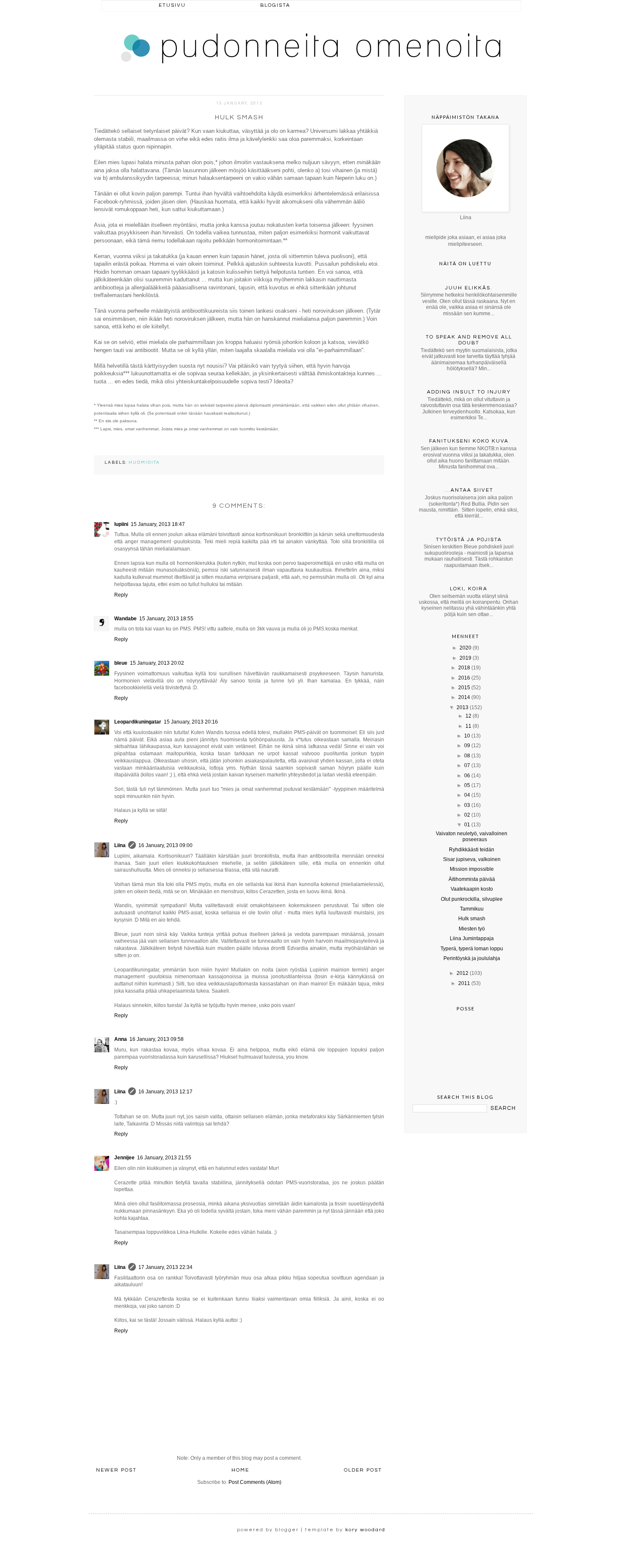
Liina (120, 845)
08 (467, 756)
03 (467, 805)
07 (467, 765)
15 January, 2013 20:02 (157, 663)
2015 (464, 688)
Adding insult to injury (469, 392)
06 (467, 776)
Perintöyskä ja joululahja (471, 958)
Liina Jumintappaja (472, 938)
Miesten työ (472, 929)
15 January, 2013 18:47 (158, 524)
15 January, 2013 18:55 (166, 619)
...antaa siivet (468, 490)
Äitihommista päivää (472, 879)
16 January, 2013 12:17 (165, 1092)
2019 (465, 658)
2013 (462, 707)
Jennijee (124, 1158)
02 (467, 815)
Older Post (363, 1470)
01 (467, 825)
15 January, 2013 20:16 (191, 722)
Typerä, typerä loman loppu (471, 949)
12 (468, 716)
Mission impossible (472, 869)
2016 (464, 678)
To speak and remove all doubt (469, 340)
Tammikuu (472, 909)
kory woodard (365, 1530)
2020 (465, 648)
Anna (120, 1039)
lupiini (121, 524)
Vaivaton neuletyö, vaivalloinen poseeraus (471, 836)
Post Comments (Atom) (254, 1482)
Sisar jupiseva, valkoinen (472, 859)
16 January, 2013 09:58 (156, 1039)
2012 (462, 973)
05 (467, 785)
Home (240, 1470)
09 (467, 745)
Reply (121, 595)
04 (467, 795)
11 (468, 726)
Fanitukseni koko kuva (469, 441)
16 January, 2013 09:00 (165, 845)
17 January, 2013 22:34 (165, 1267)
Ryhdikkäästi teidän (471, 850)
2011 (464, 983)
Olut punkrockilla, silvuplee (472, 899)
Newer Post (116, 1470)
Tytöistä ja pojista (469, 539)
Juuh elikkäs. (469, 288)
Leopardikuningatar (137, 722)
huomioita (144, 462)
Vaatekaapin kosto (472, 889)
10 (467, 736)
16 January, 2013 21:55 (164, 1158)
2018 (464, 668)
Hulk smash (471, 919)
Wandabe (125, 619)
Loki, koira (468, 589)
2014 (464, 697)
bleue (120, 663)
